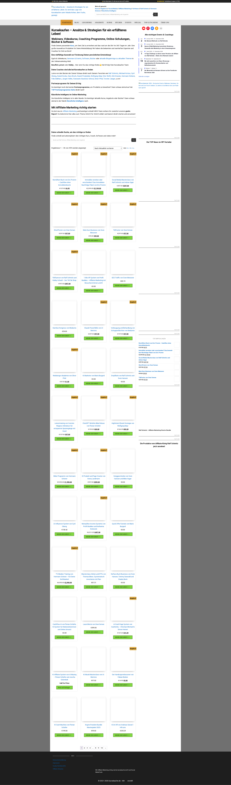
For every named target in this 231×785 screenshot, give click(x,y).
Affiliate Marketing (125, 8)
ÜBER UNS (165, 22)
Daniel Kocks (62, 76)
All (133, 148)
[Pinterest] (148, 28)
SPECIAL (137, 22)
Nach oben (177, 91)
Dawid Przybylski (83, 76)
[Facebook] (152, 28)
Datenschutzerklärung (59, 760)
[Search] (155, 14)
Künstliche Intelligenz (109, 11)
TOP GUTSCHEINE (151, 22)
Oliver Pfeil (99, 79)
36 (127, 148)
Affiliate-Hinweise (58, 769)
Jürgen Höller (67, 79)
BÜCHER (118, 22)
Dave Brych (72, 76)
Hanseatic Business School (83, 79)
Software (136, 8)
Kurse (97, 8)
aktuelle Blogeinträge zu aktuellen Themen (116, 58)
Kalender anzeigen (144, 76)
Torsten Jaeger (109, 79)
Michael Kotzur (124, 73)
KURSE (109, 22)
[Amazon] (156, 28)
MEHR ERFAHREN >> (64, 193)
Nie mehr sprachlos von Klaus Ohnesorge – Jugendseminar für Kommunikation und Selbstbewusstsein (157, 63)
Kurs (72, 46)
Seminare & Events (74, 58)
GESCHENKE (87, 22)
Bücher (92, 58)
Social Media (113, 8)
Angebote (104, 8)
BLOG (77, 22)
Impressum (56, 763)
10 (102, 748)
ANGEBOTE (99, 22)
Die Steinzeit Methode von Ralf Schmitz (156, 41)
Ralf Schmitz (144, 8)
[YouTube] (143, 28)
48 (130, 148)
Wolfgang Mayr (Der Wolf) (101, 76)
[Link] (161, 28)
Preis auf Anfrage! (64, 687)
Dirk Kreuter (116, 76)
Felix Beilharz (56, 79)
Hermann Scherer (128, 76)
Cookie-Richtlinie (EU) (59, 766)
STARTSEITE (66, 22)
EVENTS (128, 22)
